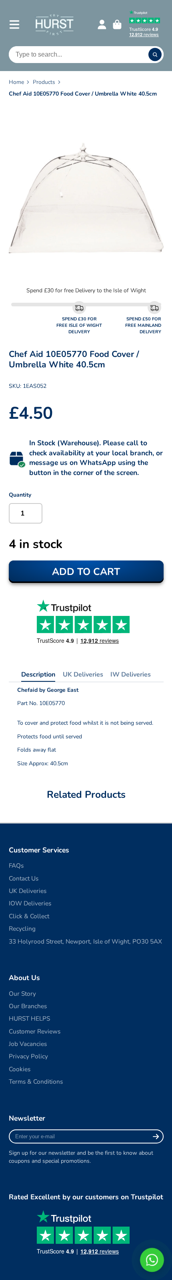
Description (38, 674)
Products (44, 82)
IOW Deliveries (30, 903)
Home (16, 82)
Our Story (22, 993)
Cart (117, 24)
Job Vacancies (28, 1043)
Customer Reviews (34, 1031)
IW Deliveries (130, 674)
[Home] (54, 24)
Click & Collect (29, 916)
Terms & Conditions (36, 1081)
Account (102, 24)
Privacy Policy (28, 1056)
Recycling (22, 928)
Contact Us (23, 878)
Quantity (20, 495)
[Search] (155, 54)
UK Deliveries (83, 674)
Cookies (19, 1069)
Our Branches (28, 1006)
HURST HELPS (29, 1018)
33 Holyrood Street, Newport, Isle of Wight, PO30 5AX (85, 941)
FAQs (16, 865)
